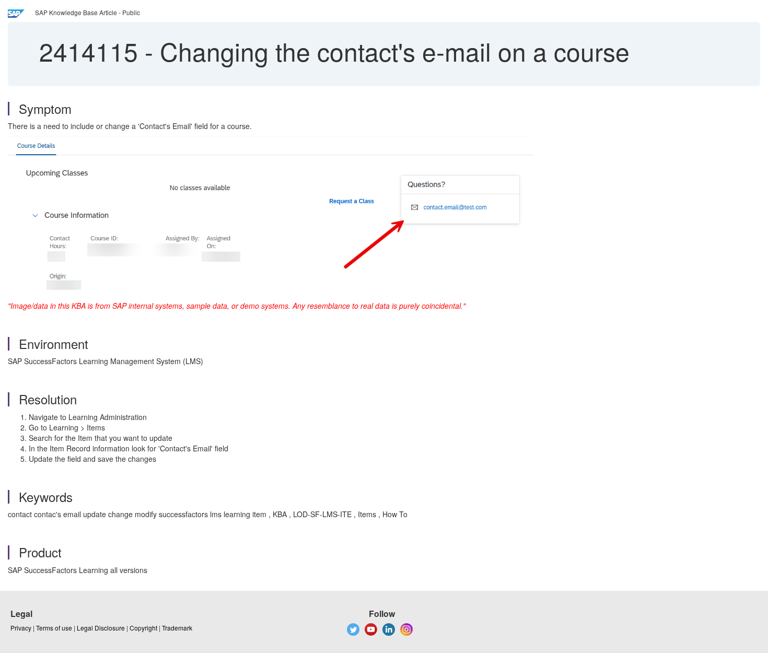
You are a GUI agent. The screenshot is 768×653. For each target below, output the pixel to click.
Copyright (143, 627)
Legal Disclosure (101, 627)
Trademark (177, 627)
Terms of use (54, 627)
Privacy (20, 627)
